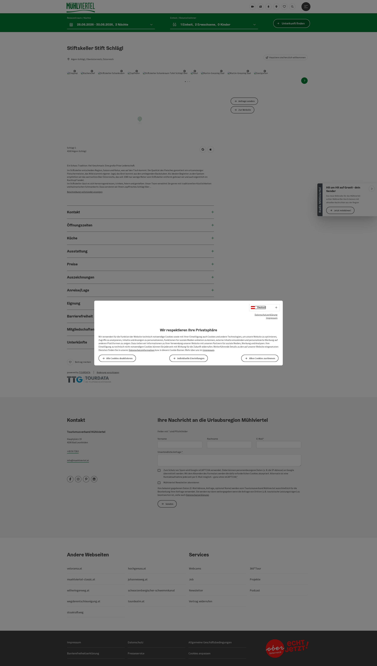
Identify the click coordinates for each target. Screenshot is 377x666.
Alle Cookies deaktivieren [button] (119, 358)
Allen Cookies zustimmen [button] (262, 358)
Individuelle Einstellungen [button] (191, 358)
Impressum (271, 317)
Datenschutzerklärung (266, 314)
